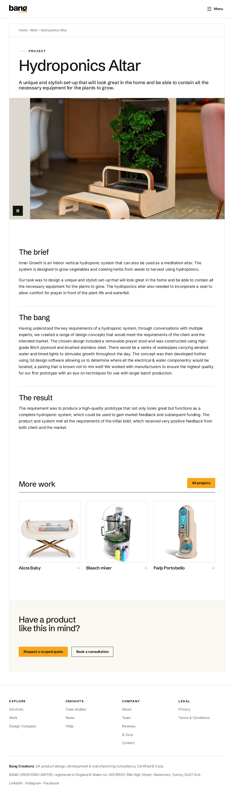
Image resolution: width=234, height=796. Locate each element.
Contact (128, 743)
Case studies (76, 709)
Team (126, 718)
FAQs (70, 726)
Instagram (33, 783)
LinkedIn (16, 783)
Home (23, 30)
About (126, 709)
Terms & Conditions (194, 718)
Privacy (184, 709)
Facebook (51, 783)
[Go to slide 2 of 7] (183, 211)
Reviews (129, 726)
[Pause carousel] (18, 211)
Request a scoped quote (43, 651)
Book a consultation (92, 651)
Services (16, 709)
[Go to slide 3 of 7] (190, 211)
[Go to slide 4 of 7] (197, 211)
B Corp (127, 734)
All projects (201, 483)
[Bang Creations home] (18, 9)
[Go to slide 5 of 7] (204, 211)
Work (34, 30)
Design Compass (22, 726)
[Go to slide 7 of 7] (217, 211)
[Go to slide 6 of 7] (210, 211)
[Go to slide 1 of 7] (176, 211)
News (70, 718)
